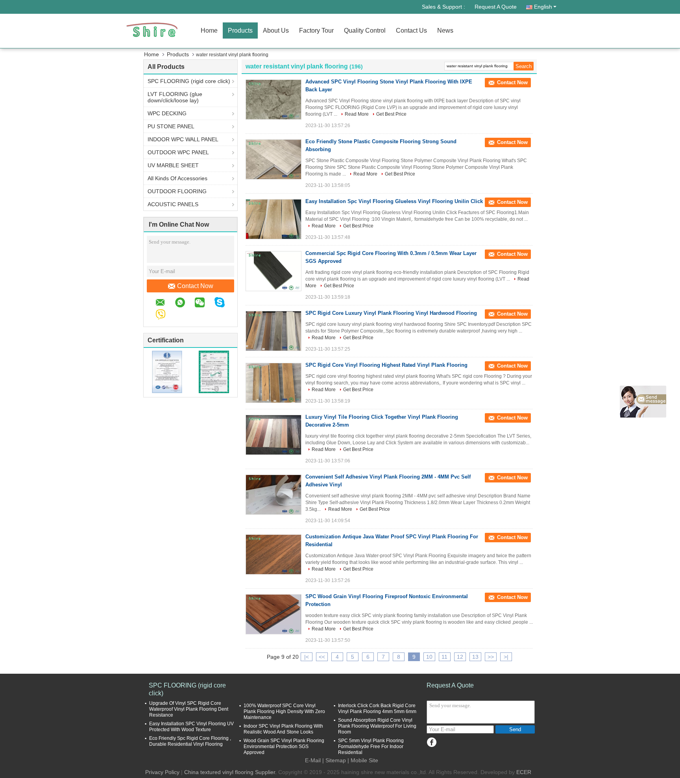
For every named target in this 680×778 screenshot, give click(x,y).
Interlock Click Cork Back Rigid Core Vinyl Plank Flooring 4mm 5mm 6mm (377, 708)
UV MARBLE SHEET (173, 165)
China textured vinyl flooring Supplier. (231, 772)
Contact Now (195, 286)
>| (506, 657)
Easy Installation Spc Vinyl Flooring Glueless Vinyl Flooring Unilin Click (394, 201)
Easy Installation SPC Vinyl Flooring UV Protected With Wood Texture (191, 726)
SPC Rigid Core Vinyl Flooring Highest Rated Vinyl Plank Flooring (386, 365)
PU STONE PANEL (171, 126)
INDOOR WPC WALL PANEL (183, 139)
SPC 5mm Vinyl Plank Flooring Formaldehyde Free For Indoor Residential (371, 746)
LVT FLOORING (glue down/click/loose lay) (175, 97)
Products (240, 30)
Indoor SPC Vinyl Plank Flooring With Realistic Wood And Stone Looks (283, 729)
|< (306, 657)
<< (322, 657)
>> (491, 657)
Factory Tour (316, 30)
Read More (357, 114)
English (543, 7)
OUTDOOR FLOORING (177, 191)
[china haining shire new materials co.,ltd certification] (167, 371)
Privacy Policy (162, 772)
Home (209, 30)
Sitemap (335, 760)
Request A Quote (496, 7)
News (445, 30)
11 (444, 657)
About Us (276, 30)
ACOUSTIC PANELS (173, 204)
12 (460, 657)
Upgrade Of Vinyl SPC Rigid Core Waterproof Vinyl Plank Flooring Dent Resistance (188, 709)
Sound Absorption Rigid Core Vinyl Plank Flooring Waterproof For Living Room (377, 726)
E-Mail (313, 760)
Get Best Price (391, 114)
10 (429, 657)
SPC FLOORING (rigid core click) (189, 81)
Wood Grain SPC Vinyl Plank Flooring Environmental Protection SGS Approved (284, 746)
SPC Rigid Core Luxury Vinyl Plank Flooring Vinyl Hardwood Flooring (391, 313)
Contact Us (411, 30)
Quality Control (365, 30)
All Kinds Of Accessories (177, 178)
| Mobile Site (362, 760)
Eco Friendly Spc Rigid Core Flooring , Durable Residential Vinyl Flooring (190, 741)
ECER (523, 772)
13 (475, 657)
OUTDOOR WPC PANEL (178, 152)
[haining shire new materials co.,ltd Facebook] (431, 742)
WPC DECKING (167, 113)
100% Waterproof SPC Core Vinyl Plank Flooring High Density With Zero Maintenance (284, 711)
